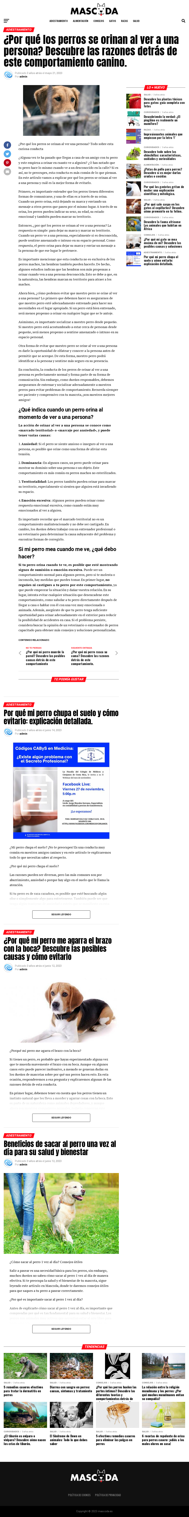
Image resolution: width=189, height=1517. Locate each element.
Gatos (112, 21)
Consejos (98, 21)
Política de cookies (79, 1495)
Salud (136, 21)
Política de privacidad (108, 1495)
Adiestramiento (58, 21)
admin (23, 76)
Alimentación (80, 21)
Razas (124, 21)
